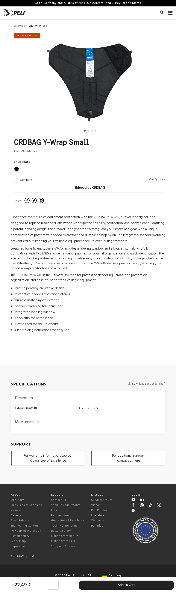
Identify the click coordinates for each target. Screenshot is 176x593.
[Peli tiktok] (150, 506)
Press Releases (21, 520)
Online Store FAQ (63, 541)
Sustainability (20, 536)
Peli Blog (97, 526)
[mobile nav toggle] (170, 11)
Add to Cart (126, 585)
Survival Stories (101, 500)
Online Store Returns (65, 536)
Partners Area (60, 515)
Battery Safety (61, 531)
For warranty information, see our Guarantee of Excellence (48, 458)
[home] (14, 12)
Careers (16, 515)
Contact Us (58, 500)
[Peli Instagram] (142, 506)
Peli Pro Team (100, 510)
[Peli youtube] (133, 500)
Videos (95, 505)
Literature (98, 515)
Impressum (18, 546)
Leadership (18, 541)
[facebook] (27, 201)
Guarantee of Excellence (68, 520)
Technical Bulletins (64, 526)
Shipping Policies (63, 546)
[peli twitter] (159, 506)
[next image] (142, 83)
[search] (162, 13)
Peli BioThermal (22, 556)
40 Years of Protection (26, 531)
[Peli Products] (133, 506)
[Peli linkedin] (142, 500)
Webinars (97, 520)
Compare (26, 180)
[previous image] (36, 83)
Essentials (19, 26)
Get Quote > (157, 179)
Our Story (17, 500)
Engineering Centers (24, 526)
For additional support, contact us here (128, 458)
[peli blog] (133, 511)
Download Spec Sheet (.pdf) (148, 384)
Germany (114, 575)
